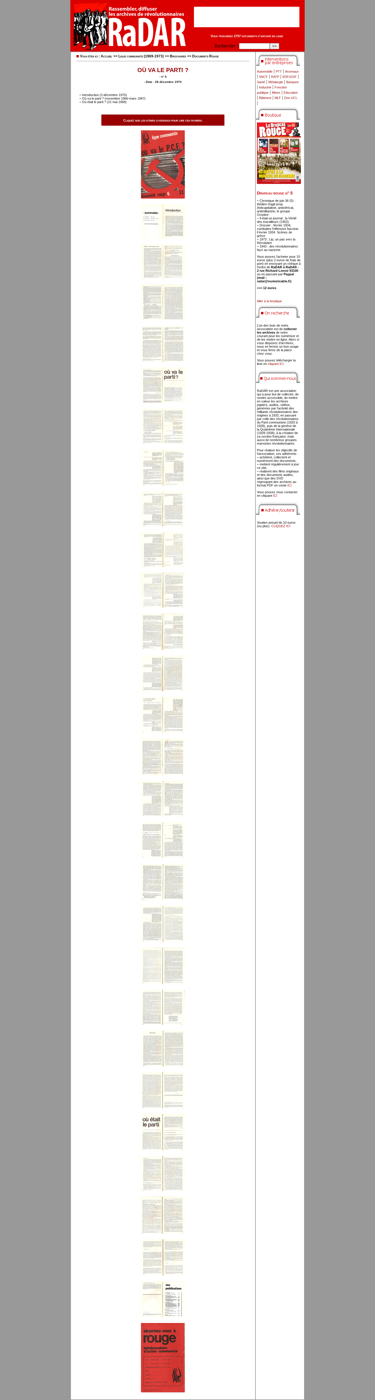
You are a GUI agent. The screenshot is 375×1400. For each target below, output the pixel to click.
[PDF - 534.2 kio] (163, 277)
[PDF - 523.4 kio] (163, 1023)
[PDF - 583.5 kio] (163, 318)
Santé (261, 82)
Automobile (264, 71)
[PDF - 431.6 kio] (163, 484)
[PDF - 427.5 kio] (163, 401)
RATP (275, 76)
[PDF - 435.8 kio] (163, 1148)
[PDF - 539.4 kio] (163, 360)
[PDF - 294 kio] (163, 237)
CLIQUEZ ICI (280, 526)
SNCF (263, 76)
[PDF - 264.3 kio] (163, 196)
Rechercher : (226, 45)
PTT (279, 71)
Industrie (265, 87)
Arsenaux (292, 71)
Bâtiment (265, 98)
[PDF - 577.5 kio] (163, 1064)
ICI (289, 485)
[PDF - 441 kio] (163, 442)
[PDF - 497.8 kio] (163, 689)
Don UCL (290, 98)
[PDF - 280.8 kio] (163, 1315)
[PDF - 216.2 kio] (163, 1390)
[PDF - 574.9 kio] (163, 898)
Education (291, 92)
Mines (276, 92)
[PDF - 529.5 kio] (163, 814)
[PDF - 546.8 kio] (163, 773)
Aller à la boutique (269, 301)
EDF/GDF (289, 76)
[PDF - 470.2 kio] (163, 1273)
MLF (278, 98)
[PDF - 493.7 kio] (163, 1106)
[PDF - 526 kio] (163, 1189)
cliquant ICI (276, 364)
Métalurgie (275, 82)
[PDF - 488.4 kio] (163, 856)
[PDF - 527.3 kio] (163, 1232)
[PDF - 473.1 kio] (163, 648)
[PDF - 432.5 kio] (163, 565)
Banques (292, 82)
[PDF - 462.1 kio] (163, 606)
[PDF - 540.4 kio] (163, 940)
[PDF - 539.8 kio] (163, 982)
